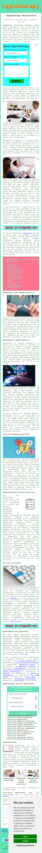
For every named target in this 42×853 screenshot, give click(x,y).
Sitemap (4, 829)
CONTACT (31, 12)
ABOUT (25, 12)
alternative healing (27, 664)
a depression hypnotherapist (13, 669)
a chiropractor (18, 680)
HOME (17, 12)
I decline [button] (25, 841)
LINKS (21, 12)
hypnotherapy (16, 123)
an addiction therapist (25, 666)
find (9, 634)
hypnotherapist (19, 137)
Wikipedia (13, 598)
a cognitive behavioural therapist (26, 662)
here (26, 654)
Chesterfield (27, 233)
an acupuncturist (20, 668)
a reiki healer (30, 677)
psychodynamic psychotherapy (25, 678)
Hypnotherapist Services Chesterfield (18, 684)
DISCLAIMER (37, 12)
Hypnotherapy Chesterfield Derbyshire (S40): (21, 25)
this (34, 587)
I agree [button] (25, 836)
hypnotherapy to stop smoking (15, 527)
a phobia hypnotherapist (27, 661)
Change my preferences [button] (25, 845)
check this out (15, 621)
